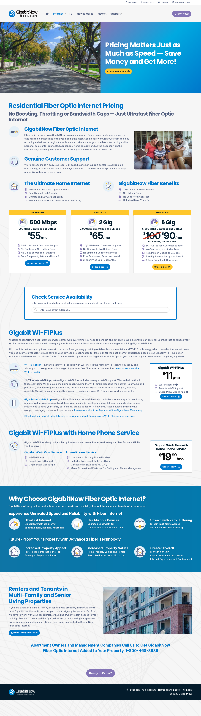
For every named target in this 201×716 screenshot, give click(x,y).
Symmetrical (40, 524)
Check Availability (116, 71)
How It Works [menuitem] (85, 13)
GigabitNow (185, 693)
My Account (148, 2)
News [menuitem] (101, 13)
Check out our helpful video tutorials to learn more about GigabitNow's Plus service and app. (79, 416)
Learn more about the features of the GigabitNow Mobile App (108, 410)
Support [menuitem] (115, 13)
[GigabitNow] (22, 692)
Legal (189, 690)
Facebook (134, 690)
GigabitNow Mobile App (172, 392)
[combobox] (100, 310)
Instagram (150, 690)
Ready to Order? (100, 673)
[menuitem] (47, 14)
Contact (164, 2)
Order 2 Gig (98, 267)
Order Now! (181, 13)
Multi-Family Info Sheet (25, 632)
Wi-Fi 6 (167, 384)
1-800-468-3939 (182, 2)
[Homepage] (23, 13)
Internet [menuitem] (58, 13)
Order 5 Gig (160, 267)
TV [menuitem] (71, 13)
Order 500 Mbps (36, 263)
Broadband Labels (170, 690)
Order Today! (169, 396)
